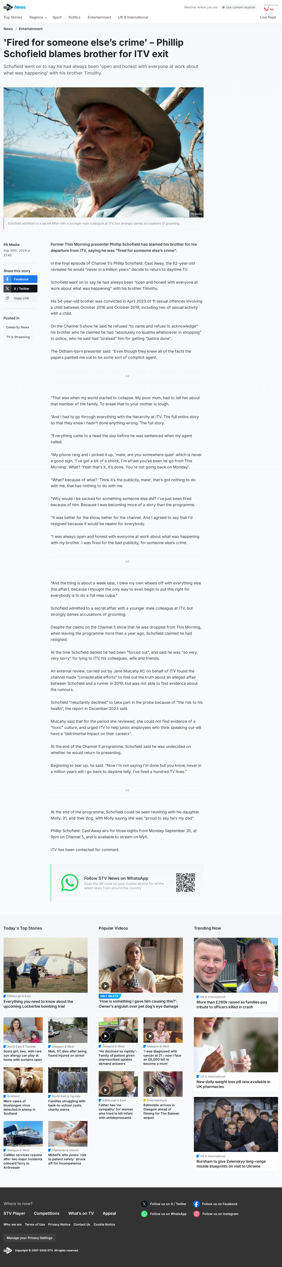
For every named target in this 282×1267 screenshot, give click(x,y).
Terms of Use (35, 1224)
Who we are (13, 1224)
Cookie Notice (104, 1224)
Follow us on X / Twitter (168, 1204)
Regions (36, 17)
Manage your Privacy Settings (29, 1238)
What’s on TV (81, 1213)
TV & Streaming (18, 337)
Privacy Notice (59, 1224)
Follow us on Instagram (220, 1214)
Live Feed (268, 17)
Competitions (46, 1213)
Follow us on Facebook (219, 1204)
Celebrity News (17, 327)
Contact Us (82, 1224)
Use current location (240, 7)
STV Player (14, 1213)
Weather (190, 7)
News (8, 29)
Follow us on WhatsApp (168, 1214)
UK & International (133, 17)
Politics (75, 17)
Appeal (109, 1213)
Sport (56, 17)
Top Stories (13, 17)
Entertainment (99, 17)
